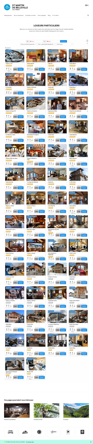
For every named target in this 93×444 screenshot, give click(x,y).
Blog (49, 15)
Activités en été (38, 419)
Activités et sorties (30, 15)
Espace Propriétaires (10, 419)
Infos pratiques (42, 15)
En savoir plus (30, 442)
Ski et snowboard (18, 15)
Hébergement (8, 15)
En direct (56, 15)
